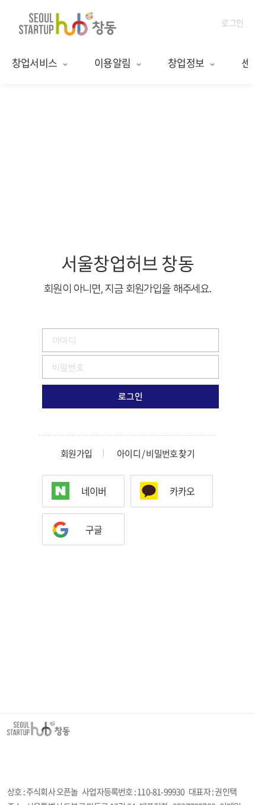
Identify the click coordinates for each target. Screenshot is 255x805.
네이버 (94, 491)
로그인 (232, 22)
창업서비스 (34, 62)
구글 (93, 529)
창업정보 (186, 62)
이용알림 (112, 62)
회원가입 (76, 454)
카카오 (182, 491)
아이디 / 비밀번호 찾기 (156, 454)
